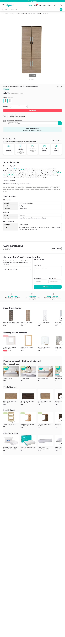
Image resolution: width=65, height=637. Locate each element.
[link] (8, 146)
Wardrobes (19, 13)
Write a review (56, 248)
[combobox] (32, 9)
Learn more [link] (55, 140)
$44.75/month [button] (20, 93)
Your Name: (38, 278)
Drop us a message (52, 296)
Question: (37, 265)
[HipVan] (9, 5)
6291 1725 (32, 296)
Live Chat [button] (13, 296)
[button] (3, 5)
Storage (12, 13)
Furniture (5, 13)
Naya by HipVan (12, 166)
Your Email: (52, 278)
